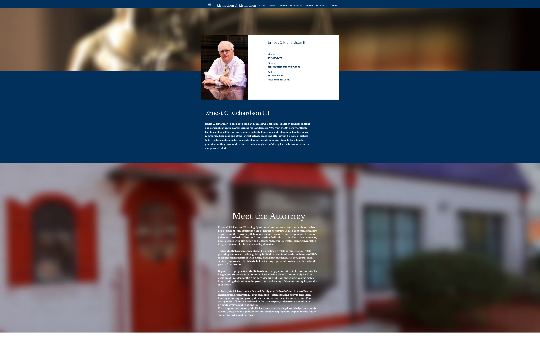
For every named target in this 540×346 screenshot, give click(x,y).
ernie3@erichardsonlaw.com (284, 66)
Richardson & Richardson (236, 5)
